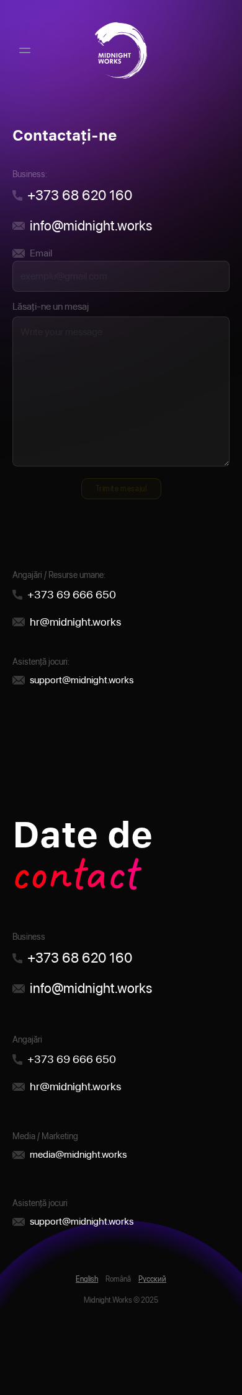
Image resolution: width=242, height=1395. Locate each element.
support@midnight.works (81, 680)
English (87, 1279)
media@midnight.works (78, 1154)
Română (118, 1279)
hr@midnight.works (75, 621)
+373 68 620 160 (79, 195)
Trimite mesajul (121, 488)
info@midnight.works (91, 225)
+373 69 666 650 (71, 594)
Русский (152, 1279)
